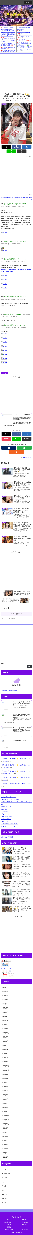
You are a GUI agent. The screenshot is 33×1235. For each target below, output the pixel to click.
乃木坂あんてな (6, 819)
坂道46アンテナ (6, 806)
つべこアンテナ (6, 821)
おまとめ (4, 809)
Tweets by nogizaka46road (9, 690)
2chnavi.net (4, 811)
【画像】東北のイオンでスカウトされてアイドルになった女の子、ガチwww (8, 52)
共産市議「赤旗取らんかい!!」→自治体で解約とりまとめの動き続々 (24, 44)
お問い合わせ (24, 1229)
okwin (5, 780)
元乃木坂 (9, 1227)
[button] (21, 151)
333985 (29, 783)
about (24, 1227)
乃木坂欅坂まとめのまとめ (9, 824)
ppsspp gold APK (8, 773)
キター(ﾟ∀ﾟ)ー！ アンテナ (9, 826)
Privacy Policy (9, 1229)
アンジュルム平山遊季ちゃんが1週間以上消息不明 (24, 35)
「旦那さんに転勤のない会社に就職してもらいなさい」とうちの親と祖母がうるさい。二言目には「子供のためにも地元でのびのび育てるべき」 (8, 33)
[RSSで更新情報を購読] (16, 452)
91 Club (5, 761)
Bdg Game (6, 767)
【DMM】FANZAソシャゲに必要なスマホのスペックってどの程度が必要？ (8, 44)
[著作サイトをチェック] (8, 448)
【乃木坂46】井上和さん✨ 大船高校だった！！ (16, 758)
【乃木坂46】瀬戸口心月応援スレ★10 (13, 783)
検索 (2, 663)
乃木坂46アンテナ (6, 816)
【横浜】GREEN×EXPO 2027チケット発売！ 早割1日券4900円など (8, 40)
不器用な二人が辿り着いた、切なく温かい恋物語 (7, 28)
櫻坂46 (9, 1224)
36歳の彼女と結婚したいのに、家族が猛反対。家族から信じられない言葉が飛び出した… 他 (24, 48)
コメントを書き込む (16, 614)
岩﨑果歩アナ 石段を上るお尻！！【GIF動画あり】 (24, 31)
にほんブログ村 (6, 968)
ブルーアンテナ (6, 814)
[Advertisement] (16, 73)
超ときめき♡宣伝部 (7, 837)
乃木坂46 (5, 373)
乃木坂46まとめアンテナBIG (10, 799)
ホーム (9, 1219)
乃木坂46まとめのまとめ (8, 797)
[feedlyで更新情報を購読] (24, 448)
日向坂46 (24, 1224)
